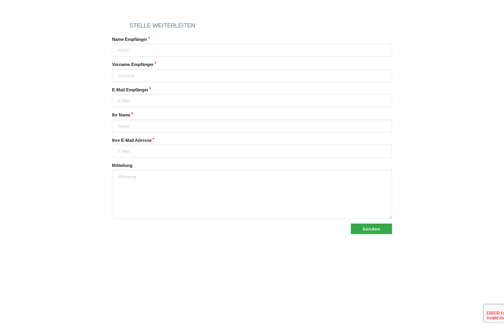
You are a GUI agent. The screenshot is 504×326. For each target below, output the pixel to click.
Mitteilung (122, 165)
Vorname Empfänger (133, 64)
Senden (371, 228)
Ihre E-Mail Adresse (132, 140)
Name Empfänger (129, 39)
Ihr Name (121, 115)
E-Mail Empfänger (130, 90)
